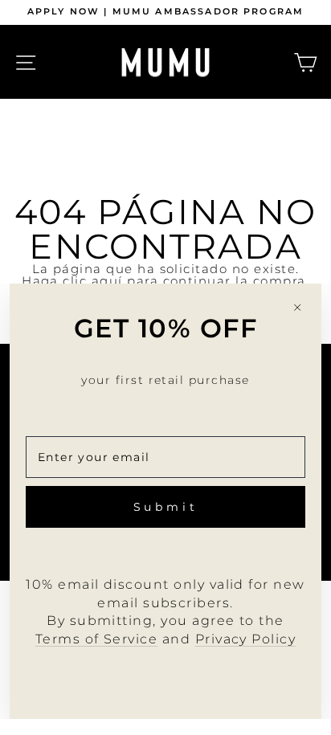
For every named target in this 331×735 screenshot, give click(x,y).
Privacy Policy (245, 639)
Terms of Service (96, 639)
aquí (107, 281)
